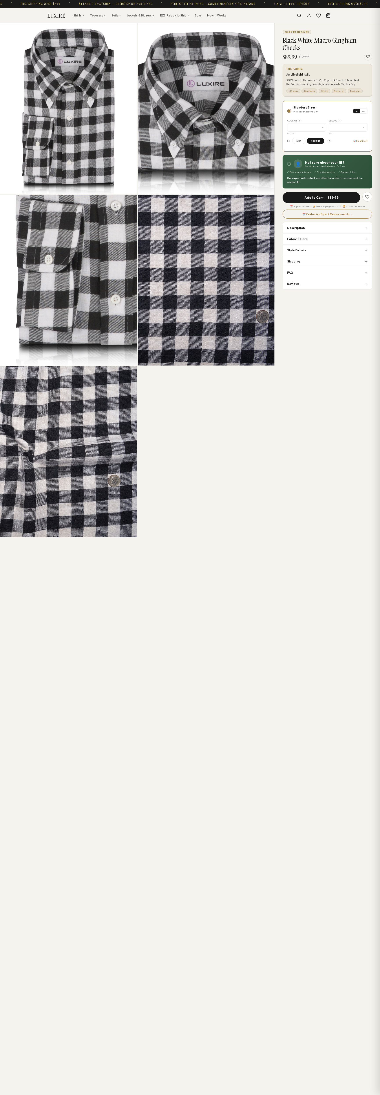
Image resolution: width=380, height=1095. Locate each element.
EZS (174, 15)
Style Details (296, 250)
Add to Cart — (321, 197)
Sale (198, 15)
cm (363, 111)
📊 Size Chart (360, 140)
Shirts (78, 15)
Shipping (293, 261)
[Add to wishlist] (368, 57)
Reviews (293, 284)
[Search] (299, 15)
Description (296, 228)
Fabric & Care (297, 239)
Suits (116, 15)
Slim (298, 140)
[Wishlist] (318, 15)
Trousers (97, 15)
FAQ (290, 273)
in (357, 111)
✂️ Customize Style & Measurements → (327, 214)
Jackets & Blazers (140, 15)
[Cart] (328, 15)
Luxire (56, 15)
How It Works (216, 15)
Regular (315, 140)
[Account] (308, 15)
